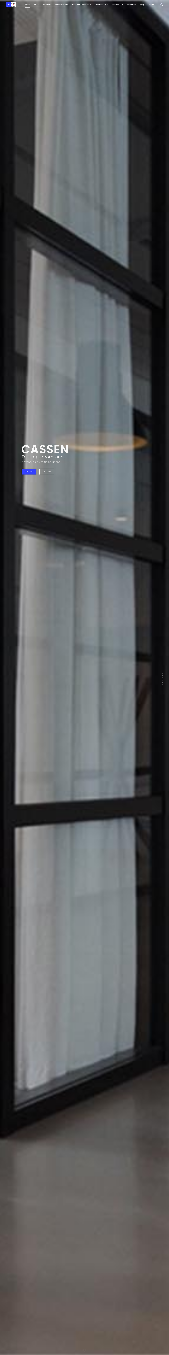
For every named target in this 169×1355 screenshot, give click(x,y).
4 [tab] (163, 680)
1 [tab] (163, 673)
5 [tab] (163, 682)
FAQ (142, 5)
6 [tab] (163, 684)
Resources (131, 5)
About (36, 5)
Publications (117, 5)
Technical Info (101, 5)
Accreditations (61, 5)
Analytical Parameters (81, 5)
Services (47, 5)
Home (27, 5)
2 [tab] (163, 675)
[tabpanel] (84, 677)
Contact (151, 5)
